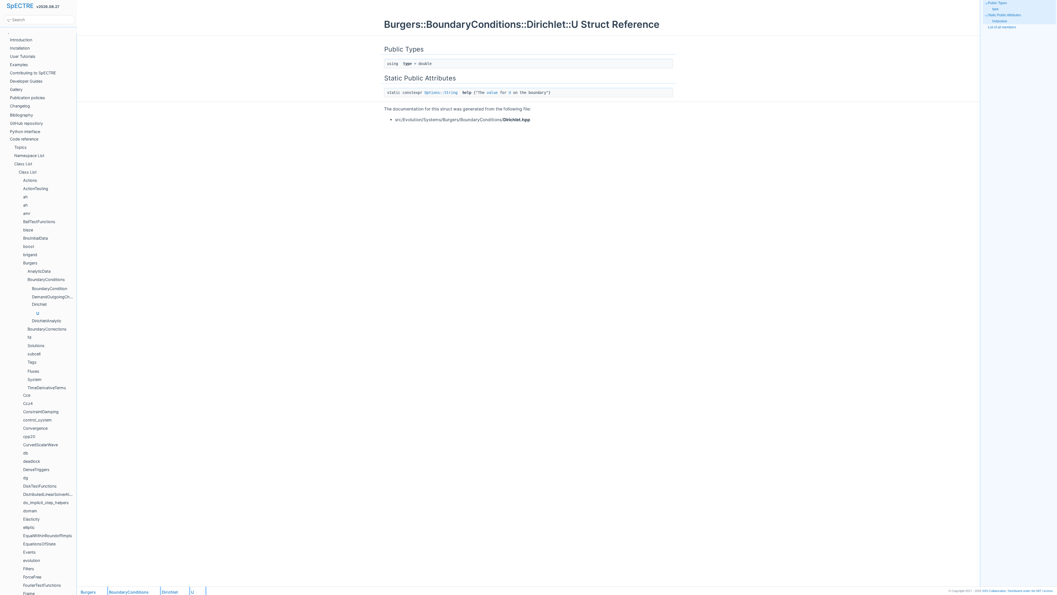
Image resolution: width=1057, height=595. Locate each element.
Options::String (440, 92)
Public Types (997, 3)
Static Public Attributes (1004, 15)
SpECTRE (20, 5)
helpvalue (999, 21)
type (995, 9)
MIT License (1030, 591)
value (492, 92)
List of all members (1002, 27)
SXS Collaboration (994, 591)
